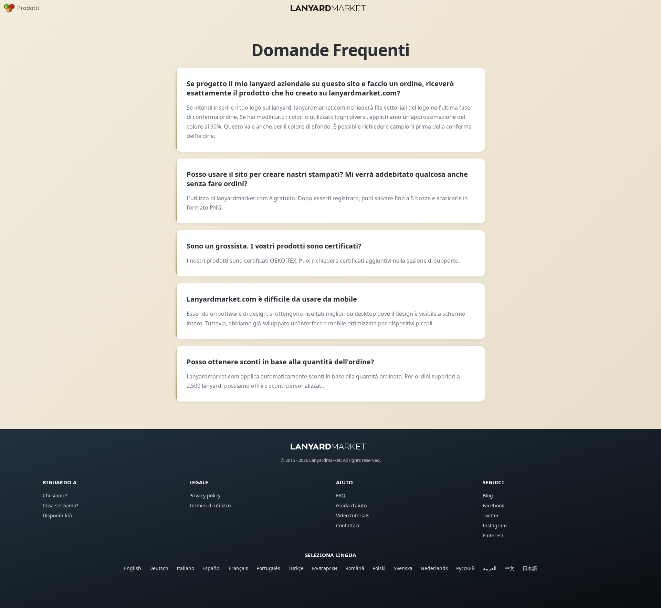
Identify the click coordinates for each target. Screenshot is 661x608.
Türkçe (296, 568)
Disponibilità (57, 515)
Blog (488, 495)
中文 (509, 568)
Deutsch (158, 568)
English (132, 568)
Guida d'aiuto (351, 505)
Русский (465, 568)
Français (238, 568)
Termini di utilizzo (210, 505)
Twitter (491, 515)
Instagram (495, 525)
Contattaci (347, 525)
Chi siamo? (55, 495)
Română (354, 568)
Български (324, 568)
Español (211, 568)
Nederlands (434, 568)
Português (268, 568)
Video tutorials (352, 515)
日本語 (530, 568)
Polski (379, 568)
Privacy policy (204, 495)
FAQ (340, 495)
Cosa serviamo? (60, 505)
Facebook (493, 505)
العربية (489, 568)
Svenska (403, 568)
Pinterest (493, 535)
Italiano (185, 568)
